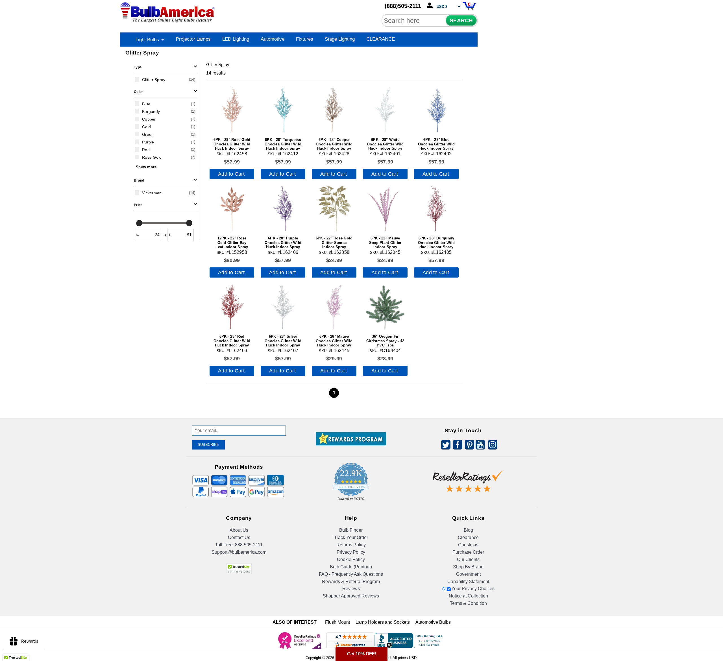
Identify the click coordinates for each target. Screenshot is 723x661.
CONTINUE (361, 384)
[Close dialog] (420, 277)
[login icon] (431, 5)
